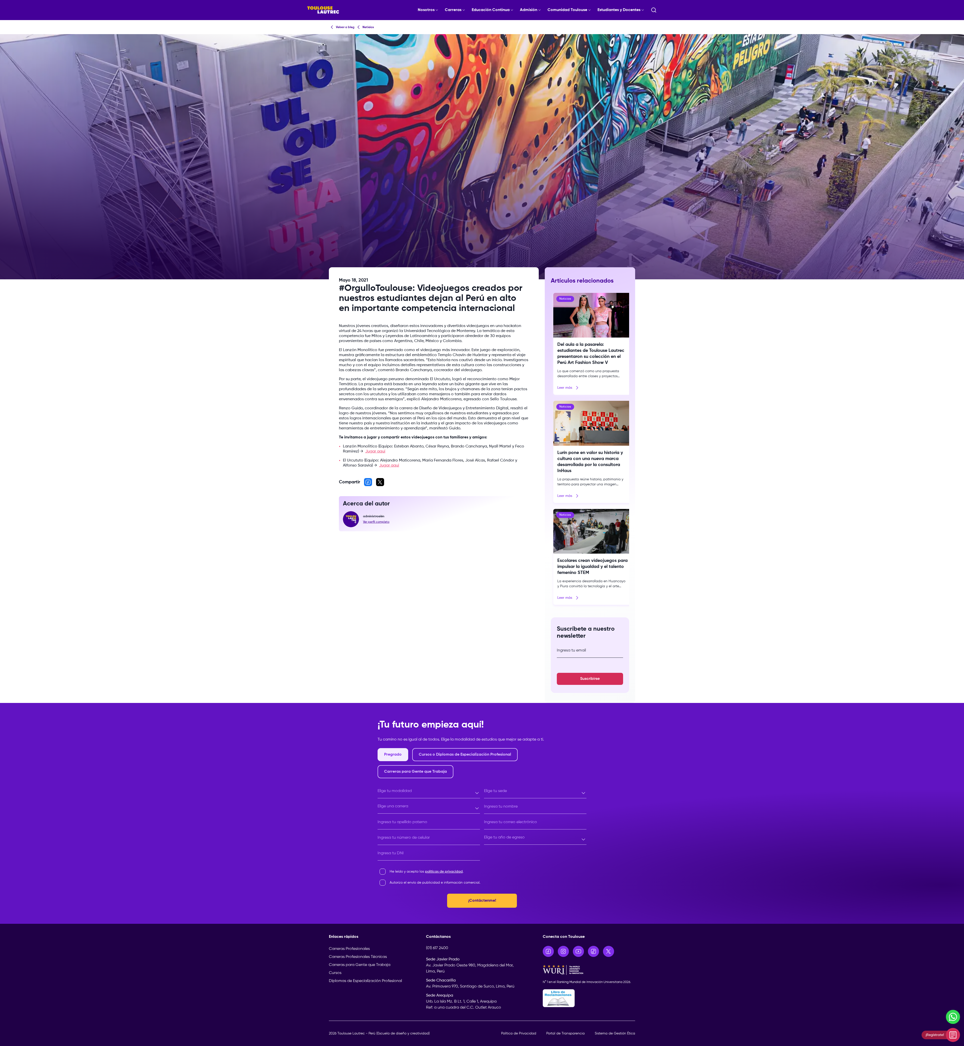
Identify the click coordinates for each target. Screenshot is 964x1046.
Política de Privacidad (518, 1033)
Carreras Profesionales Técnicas (358, 957)
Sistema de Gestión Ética (615, 1033)
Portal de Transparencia (565, 1033)
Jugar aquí (375, 451)
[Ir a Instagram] (563, 951)
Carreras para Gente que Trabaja (359, 965)
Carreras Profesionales (349, 949)
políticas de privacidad (444, 871)
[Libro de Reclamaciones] (589, 998)
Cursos (335, 973)
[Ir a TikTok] (593, 951)
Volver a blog (345, 27)
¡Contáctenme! (482, 901)
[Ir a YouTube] (578, 951)
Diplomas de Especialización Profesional (365, 981)
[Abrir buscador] (654, 10)
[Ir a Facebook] (548, 951)
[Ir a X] (608, 951)
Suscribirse (590, 679)
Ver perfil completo (376, 522)
